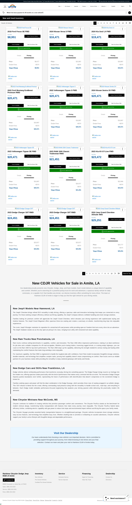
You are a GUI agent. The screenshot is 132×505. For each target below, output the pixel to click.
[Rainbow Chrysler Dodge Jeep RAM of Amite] (11, 6)
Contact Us (9, 480)
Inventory (39, 474)
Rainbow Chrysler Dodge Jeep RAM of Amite (14, 500)
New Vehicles (39, 477)
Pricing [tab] (29, 55)
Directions (108, 479)
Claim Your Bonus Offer (32, 44)
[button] (38, 29)
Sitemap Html (48, 500)
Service (62, 474)
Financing (86, 474)
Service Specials (63, 479)
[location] (78, 1)
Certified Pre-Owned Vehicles (43, 482)
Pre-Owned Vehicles (41, 479)
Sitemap (42, 500)
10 (123, 23)
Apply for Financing (87, 477)
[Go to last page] (130, 23)
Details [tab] (19, 55)
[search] (130, 6)
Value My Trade (86, 479)
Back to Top (127, 273)
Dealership (110, 474)
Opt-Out (60, 500)
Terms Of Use (36, 500)
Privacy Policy (28, 500)
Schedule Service (63, 477)
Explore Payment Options (32, 36)
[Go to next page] (126, 23)
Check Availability (15, 44)
